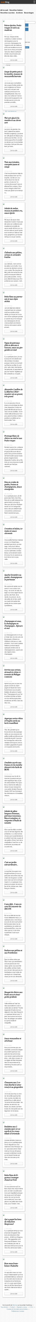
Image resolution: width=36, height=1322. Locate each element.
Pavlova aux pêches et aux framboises (13, 951)
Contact (12, 1307)
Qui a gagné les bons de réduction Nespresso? (12, 1221)
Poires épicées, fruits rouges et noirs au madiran (12, 27)
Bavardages (29, 13)
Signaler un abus (22, 1307)
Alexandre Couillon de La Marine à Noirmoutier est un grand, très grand (13, 393)
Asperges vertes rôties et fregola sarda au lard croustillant (13, 720)
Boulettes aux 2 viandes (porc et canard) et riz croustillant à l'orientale (12, 1130)
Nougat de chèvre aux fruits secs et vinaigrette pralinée (13, 994)
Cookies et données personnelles (17, 1309)
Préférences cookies (17, 1311)
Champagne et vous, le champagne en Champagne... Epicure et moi (13, 624)
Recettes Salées (16, 10)
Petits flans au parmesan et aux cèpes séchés (13, 299)
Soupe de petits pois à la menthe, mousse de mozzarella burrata (13, 74)
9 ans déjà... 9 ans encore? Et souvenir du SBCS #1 (13, 906)
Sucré (8, 65)
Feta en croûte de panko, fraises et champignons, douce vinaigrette (13, 485)
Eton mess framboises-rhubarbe (11, 1264)
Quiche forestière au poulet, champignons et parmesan (13, 577)
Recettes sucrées (7, 13)
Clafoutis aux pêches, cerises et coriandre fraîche (13, 254)
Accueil (5, 10)
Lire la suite (13, 60)
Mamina (14, 1305)
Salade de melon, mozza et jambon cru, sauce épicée (13, 210)
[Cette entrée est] (13, 988)
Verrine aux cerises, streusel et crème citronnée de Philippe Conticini (12, 673)
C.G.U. (32, 1307)
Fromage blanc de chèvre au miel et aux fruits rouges (13, 438)
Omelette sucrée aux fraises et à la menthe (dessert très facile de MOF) (13, 766)
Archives (19, 13)
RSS (26, 29)
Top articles (4, 1307)
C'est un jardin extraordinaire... (11, 863)
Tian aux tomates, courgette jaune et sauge (11, 164)
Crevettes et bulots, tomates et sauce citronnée (13, 531)
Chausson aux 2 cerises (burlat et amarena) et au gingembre (13, 1084)
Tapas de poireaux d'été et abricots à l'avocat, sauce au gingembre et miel (13, 346)
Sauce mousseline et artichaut (12, 1039)
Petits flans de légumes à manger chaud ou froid (11, 1177)
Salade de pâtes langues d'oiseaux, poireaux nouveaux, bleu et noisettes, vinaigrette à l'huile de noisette (12, 817)
